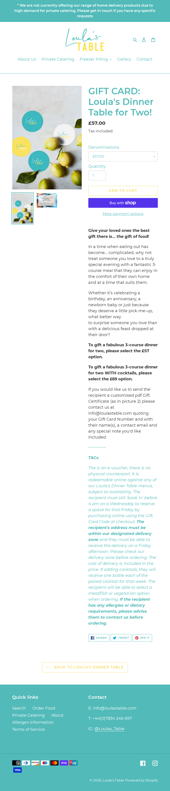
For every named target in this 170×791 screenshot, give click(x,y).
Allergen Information (33, 722)
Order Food (44, 708)
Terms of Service (28, 729)
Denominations (103, 147)
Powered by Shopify (141, 780)
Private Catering (28, 715)
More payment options (123, 214)
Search (19, 708)
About (57, 715)
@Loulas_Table (109, 728)
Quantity (97, 166)
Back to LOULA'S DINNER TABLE (88, 667)
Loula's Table (113, 780)
